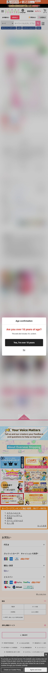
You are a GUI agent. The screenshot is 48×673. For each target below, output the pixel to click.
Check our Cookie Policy (12, 669)
